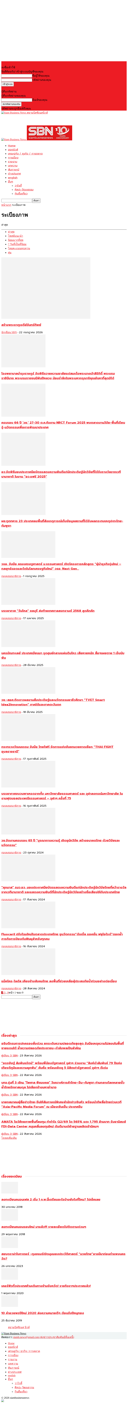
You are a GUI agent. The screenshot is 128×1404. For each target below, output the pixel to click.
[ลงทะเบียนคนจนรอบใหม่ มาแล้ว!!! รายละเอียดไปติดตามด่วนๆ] (9, 1219)
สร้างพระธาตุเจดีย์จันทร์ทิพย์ (21, 325)
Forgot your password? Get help (18, 87)
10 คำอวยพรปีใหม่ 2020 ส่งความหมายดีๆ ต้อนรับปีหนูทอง (42, 1313)
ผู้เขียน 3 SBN (9, 1056)
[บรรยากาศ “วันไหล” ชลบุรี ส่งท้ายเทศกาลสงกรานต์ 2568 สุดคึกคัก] (28, 603)
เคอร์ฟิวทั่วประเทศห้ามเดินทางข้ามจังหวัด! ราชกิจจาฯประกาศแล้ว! (46, 1286)
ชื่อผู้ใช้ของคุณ (41, 75)
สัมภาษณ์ (13, 170)
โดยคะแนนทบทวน (19, 248)
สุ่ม (10, 252)
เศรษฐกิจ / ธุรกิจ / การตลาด (25, 154)
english (13, 178)
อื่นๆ (10, 182)
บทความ (13, 166)
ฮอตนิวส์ (13, 150)
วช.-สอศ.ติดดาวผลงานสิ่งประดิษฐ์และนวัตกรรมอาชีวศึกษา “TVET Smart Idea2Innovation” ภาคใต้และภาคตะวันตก (53, 702)
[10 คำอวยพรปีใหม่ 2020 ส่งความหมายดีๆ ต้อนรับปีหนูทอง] (9, 1306)
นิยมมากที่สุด (15, 240)
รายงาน (12, 162)
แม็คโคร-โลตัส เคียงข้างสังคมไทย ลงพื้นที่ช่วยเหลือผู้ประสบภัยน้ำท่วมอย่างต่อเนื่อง (59, 981)
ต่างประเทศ (14, 174)
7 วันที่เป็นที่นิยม (17, 244)
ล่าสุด (11, 231)
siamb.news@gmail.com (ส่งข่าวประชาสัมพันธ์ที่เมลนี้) (43, 1337)
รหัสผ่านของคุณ (41, 79)
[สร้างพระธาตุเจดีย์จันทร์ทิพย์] (45, 317)
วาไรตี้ (18, 186)
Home (12, 146)
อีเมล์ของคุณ (39, 99)
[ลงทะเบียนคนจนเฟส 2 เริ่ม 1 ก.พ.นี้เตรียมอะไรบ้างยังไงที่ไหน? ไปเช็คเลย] (9, 1192)
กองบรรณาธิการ (11, 576)
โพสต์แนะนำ (15, 235)
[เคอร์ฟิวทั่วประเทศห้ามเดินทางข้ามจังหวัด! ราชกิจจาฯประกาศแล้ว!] (9, 1278)
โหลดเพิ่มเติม (9, 1138)
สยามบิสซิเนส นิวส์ (19, 1327)
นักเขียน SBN (9, 332)
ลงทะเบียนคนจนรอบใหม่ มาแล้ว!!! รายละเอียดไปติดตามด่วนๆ (43, 1226)
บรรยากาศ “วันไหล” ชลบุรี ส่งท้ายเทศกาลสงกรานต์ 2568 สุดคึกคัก (47, 610)
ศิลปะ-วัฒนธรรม (24, 190)
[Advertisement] (40, 120)
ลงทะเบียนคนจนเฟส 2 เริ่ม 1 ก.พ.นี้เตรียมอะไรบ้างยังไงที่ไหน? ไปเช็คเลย (50, 1199)
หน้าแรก (6, 204)
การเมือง (13, 158)
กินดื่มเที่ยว (21, 194)
